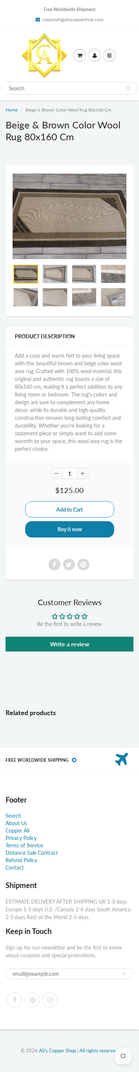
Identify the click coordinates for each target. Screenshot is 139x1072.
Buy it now (69, 529)
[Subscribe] (124, 973)
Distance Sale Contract (32, 853)
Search (13, 816)
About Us (16, 823)
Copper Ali (17, 830)
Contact (15, 867)
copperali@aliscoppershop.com (72, 19)
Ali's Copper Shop (57, 1050)
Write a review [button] (69, 643)
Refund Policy (21, 860)
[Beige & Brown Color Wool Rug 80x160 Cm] (69, 216)
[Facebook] (14, 999)
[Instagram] (50, 999)
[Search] (128, 88)
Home (11, 110)
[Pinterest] (32, 999)
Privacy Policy (21, 838)
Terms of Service (24, 845)
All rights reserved (98, 1050)
